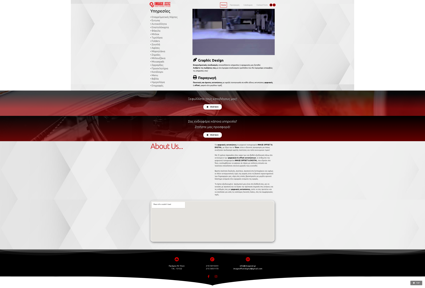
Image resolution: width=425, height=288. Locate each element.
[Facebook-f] (208, 276)
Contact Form (262, 5)
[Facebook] (271, 5)
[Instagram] (274, 5)
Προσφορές (235, 5)
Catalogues (248, 5)
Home (223, 5)
